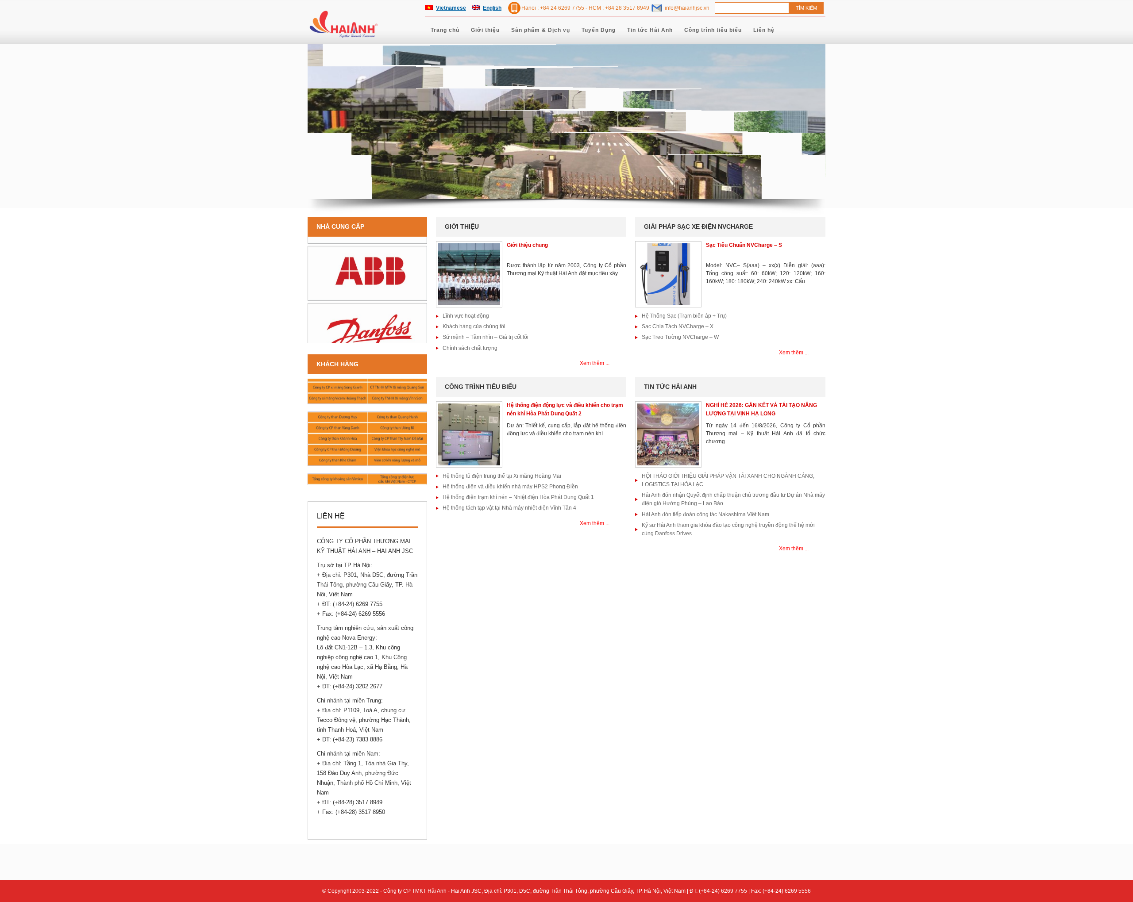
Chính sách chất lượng (470, 348)
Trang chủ (445, 30)
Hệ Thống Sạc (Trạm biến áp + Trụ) (684, 316)
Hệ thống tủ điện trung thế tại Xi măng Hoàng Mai (502, 476)
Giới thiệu (485, 30)
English (492, 8)
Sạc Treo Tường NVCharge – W (680, 337)
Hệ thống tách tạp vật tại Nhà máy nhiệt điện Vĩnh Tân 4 (509, 508)
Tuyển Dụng (599, 30)
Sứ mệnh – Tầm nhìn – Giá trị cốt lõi (485, 337)
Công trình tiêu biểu (713, 30)
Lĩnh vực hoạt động (466, 316)
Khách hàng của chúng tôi (474, 326)
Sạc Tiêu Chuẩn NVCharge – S (744, 245)
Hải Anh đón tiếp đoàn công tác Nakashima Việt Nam (705, 514)
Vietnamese (451, 8)
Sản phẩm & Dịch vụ (540, 30)
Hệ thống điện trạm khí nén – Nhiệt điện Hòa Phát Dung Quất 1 (518, 497)
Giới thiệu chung (527, 245)
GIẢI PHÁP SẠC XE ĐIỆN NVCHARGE (698, 226)
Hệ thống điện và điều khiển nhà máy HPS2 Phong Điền (510, 487)
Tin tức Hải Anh (650, 30)
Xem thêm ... (594, 363)
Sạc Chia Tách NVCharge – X (677, 326)
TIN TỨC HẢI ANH (670, 386)
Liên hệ (764, 30)
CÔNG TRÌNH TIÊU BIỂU (480, 386)
